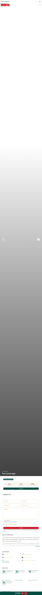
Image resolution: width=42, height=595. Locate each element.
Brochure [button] (21, 488)
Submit (21, 527)
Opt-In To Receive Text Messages (11, 524)
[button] (38, 239)
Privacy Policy (27, 529)
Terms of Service (35, 529)
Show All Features (5, 562)
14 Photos (3, 5)
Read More (37, 546)
